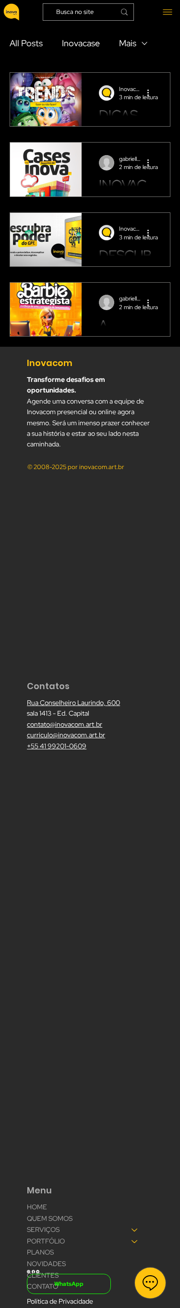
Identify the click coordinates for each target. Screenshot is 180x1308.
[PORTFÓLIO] (135, 1241)
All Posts (26, 43)
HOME (37, 1207)
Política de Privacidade (60, 1301)
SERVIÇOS (43, 1229)
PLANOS (40, 1252)
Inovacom (50, 363)
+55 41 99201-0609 (56, 746)
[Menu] (164, 11)
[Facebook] (33, 1270)
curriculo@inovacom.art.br (66, 735)
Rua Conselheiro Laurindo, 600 (73, 702)
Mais (127, 43)
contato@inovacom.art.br (64, 724)
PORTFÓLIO (46, 1241)
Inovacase (81, 43)
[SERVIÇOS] (135, 1230)
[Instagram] (28, 1270)
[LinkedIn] (37, 1270)
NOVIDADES (46, 1263)
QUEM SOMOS (49, 1218)
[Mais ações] (151, 93)
